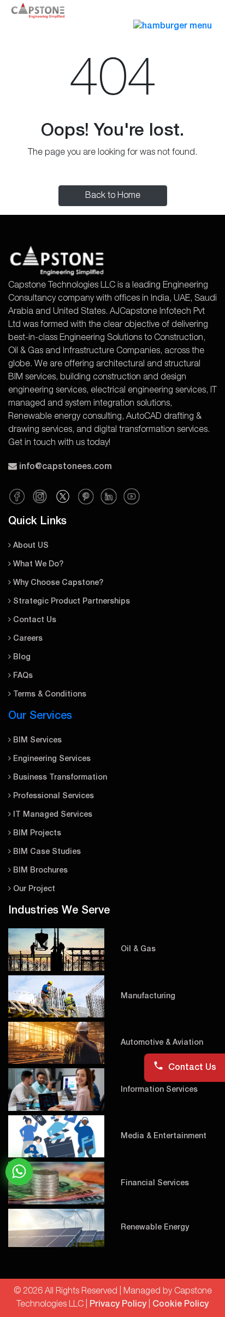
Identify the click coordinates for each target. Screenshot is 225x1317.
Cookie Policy (180, 1304)
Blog (21, 657)
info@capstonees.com (65, 467)
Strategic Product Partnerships (70, 601)
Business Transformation (59, 777)
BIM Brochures (39, 870)
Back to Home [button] (112, 196)
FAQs (22, 676)
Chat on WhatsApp (19, 1171)
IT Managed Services (51, 814)
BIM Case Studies (46, 852)
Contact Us (33, 620)
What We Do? (37, 564)
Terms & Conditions (48, 694)
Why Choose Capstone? (57, 583)
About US (30, 545)
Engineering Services (51, 759)
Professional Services (52, 796)
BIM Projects (36, 833)
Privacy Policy (118, 1304)
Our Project (33, 889)
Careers (27, 638)
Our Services (40, 716)
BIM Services (36, 740)
